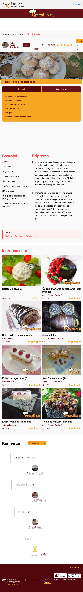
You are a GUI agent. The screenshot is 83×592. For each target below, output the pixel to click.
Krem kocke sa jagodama (21, 408)
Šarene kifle (61, 322)
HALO (16, 585)
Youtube (63, 579)
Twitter (55, 579)
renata (43, 554)
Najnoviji (21, 89)
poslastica (33, 236)
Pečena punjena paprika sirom (18, 117)
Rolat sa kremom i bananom (21, 322)
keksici (20, 236)
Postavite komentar (37, 443)
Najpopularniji (61, 89)
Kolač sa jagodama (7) (21, 365)
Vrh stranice (74, 567)
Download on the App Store (60, 575)
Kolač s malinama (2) (61, 365)
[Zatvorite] (1, 4)
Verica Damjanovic (35, 473)
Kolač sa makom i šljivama (61, 408)
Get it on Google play (74, 575)
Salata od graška (21, 277)
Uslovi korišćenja (31, 580)
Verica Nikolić (35, 527)
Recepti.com (41, 13)
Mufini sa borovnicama (15, 104)
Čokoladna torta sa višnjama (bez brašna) (61, 277)
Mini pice (9, 112)
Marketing (10, 582)
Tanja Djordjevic (14, 46)
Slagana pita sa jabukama (16, 96)
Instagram (71, 579)
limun (10, 236)
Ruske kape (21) (12, 108)
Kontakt (17, 582)
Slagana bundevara (13, 100)
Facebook (47, 579)
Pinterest (47, 582)
